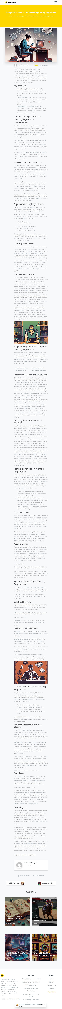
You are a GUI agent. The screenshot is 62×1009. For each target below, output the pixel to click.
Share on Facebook (25, 875)
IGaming (24, 855)
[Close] (45, 1005)
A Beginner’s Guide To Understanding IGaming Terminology (15, 918)
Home (10, 16)
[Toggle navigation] (55, 2)
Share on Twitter (39, 875)
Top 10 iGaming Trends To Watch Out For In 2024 (15, 954)
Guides (16, 16)
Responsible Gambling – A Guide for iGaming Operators (44, 954)
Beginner (17, 855)
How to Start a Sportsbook (43, 920)
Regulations (31, 855)
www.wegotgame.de (30, 865)
